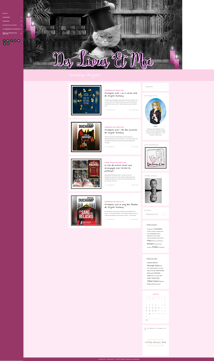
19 (152, 311)
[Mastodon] (8, 43)
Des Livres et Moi (12, 6)
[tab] (151, 224)
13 (155, 308)
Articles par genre (152, 224)
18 (149, 311)
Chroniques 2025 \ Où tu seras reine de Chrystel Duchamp (121, 95)
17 (146, 311)
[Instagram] (15, 40)
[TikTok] (4, 43)
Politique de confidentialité (132, 359)
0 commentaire (110, 110)
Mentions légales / (120, 359)
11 (149, 308)
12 (152, 308)
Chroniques (108, 90)
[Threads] (11, 40)
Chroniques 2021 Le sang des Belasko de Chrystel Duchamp (121, 206)
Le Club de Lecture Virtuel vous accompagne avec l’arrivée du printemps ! (118, 168)
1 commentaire (110, 219)
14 (158, 308)
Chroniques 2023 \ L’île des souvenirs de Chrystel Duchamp (121, 131)
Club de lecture (110, 162)
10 (146, 308)
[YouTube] (18, 40)
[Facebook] (7, 40)
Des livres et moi (118, 90)
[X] (4, 40)
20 (155, 311)
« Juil (146, 320)
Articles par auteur (152, 258)
